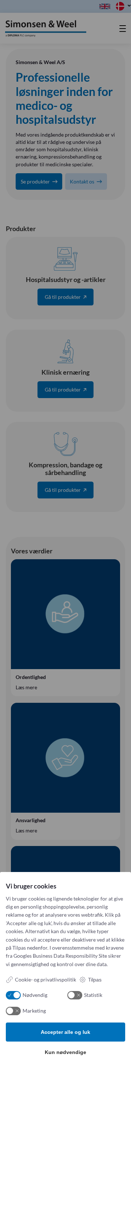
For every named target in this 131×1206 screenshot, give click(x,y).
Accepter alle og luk (65, 1032)
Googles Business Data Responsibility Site (60, 956)
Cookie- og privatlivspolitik (45, 979)
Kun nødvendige (65, 1052)
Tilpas (95, 980)
